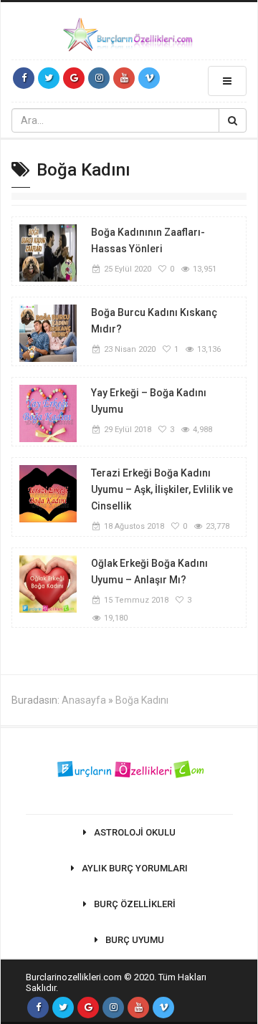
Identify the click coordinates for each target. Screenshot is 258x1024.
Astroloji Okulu (135, 832)
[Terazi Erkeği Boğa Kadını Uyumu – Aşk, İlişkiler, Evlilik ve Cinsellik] (48, 493)
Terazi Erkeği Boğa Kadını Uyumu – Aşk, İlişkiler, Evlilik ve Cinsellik (162, 489)
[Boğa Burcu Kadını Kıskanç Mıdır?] (48, 332)
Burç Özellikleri (135, 904)
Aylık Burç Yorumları (135, 868)
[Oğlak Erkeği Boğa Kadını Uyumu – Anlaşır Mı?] (48, 583)
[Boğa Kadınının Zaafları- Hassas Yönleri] (48, 252)
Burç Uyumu (134, 939)
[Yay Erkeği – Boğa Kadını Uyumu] (48, 412)
